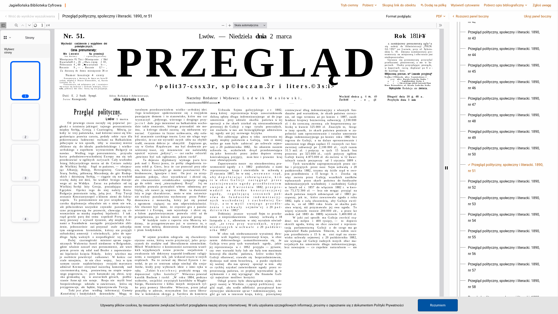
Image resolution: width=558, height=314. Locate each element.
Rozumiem (438, 305)
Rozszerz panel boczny (472, 16)
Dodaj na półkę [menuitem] (435, 5)
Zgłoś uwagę (542, 5)
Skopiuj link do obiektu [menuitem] (399, 5)
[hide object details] (446, 168)
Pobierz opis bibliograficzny (504, 5)
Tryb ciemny (349, 5)
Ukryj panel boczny (537, 16)
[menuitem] (507, 35)
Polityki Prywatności (389, 305)
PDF (439, 16)
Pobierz (367, 5)
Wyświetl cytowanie (465, 5)
